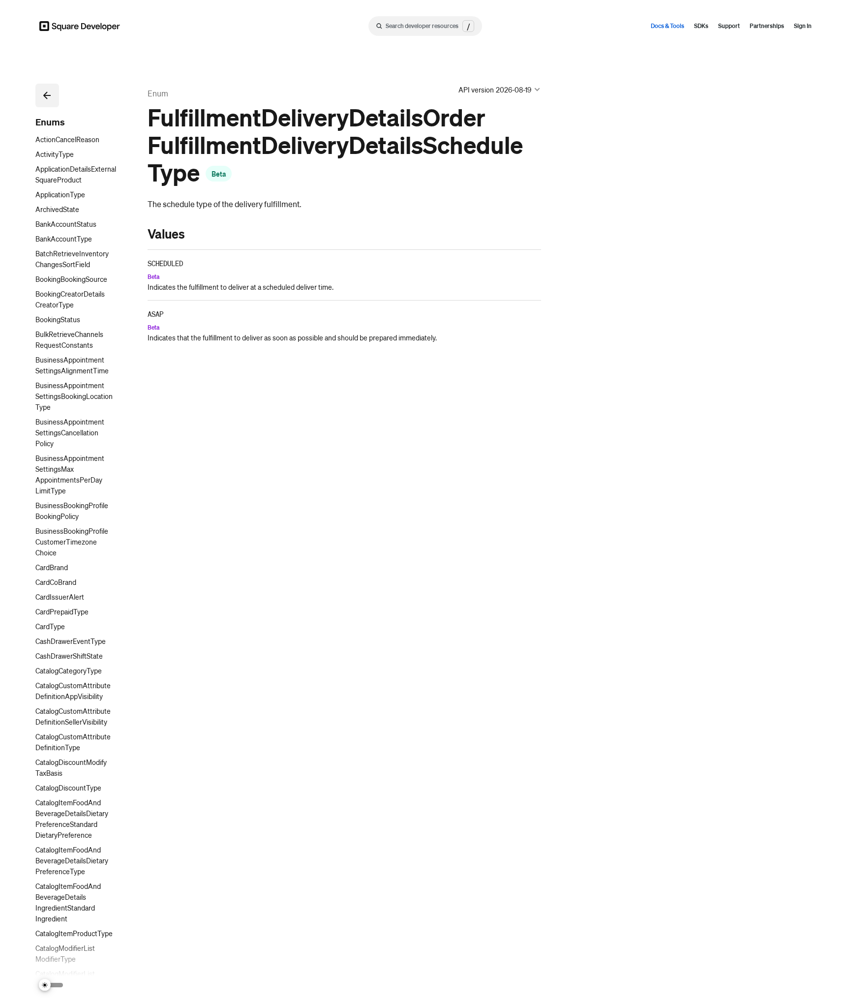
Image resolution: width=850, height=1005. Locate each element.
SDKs (701, 26)
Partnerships (767, 26)
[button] (47, 95)
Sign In (803, 26)
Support (729, 26)
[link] (138, 234)
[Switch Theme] (51, 985)
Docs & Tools (667, 26)
